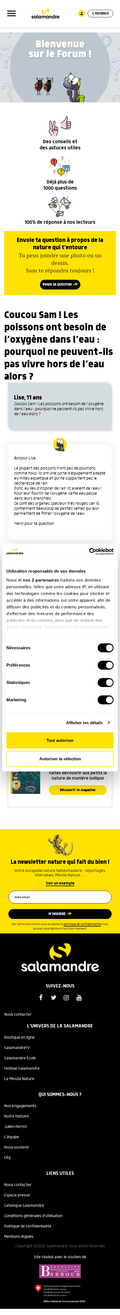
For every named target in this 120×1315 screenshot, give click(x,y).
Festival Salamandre (22, 1068)
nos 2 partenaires (41, 580)
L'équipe (11, 1137)
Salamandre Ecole (20, 1058)
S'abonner (100, 13)
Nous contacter (18, 1014)
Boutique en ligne (19, 1037)
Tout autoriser (60, 740)
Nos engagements (20, 1106)
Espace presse (17, 1195)
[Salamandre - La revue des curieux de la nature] (45, 13)
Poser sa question (57, 285)
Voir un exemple (60, 883)
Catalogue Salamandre (24, 1205)
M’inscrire (57, 914)
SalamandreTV (17, 1048)
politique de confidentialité (82, 924)
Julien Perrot (15, 1127)
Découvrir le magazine (77, 790)
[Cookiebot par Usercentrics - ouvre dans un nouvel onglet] (89, 551)
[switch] (106, 665)
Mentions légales (18, 1236)
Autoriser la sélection (60, 758)
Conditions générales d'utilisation (33, 1216)
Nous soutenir (16, 1147)
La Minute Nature (19, 1079)
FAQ (7, 1158)
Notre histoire (16, 1116)
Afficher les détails (84, 722)
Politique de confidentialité (27, 1226)
